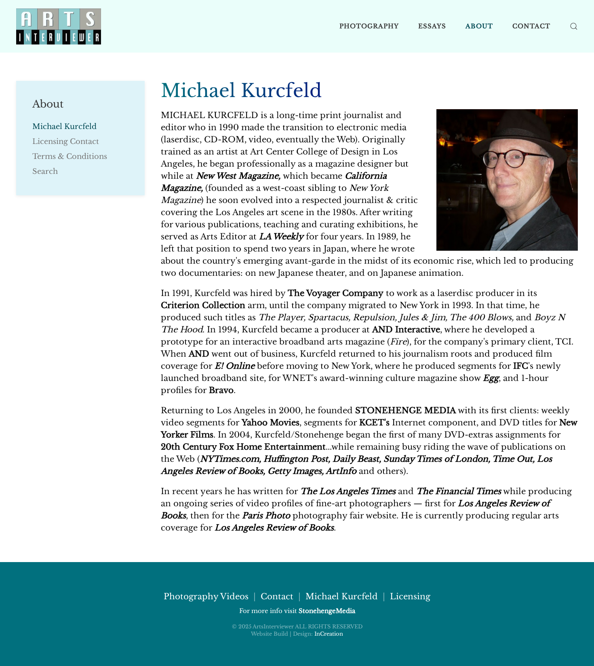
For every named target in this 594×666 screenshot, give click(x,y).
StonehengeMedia (327, 611)
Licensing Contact (65, 141)
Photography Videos (206, 596)
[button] (574, 26)
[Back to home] (58, 26)
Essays (432, 26)
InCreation (328, 633)
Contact (531, 26)
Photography (369, 26)
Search (45, 171)
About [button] (479, 26)
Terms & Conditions (69, 156)
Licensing (410, 596)
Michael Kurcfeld (64, 126)
